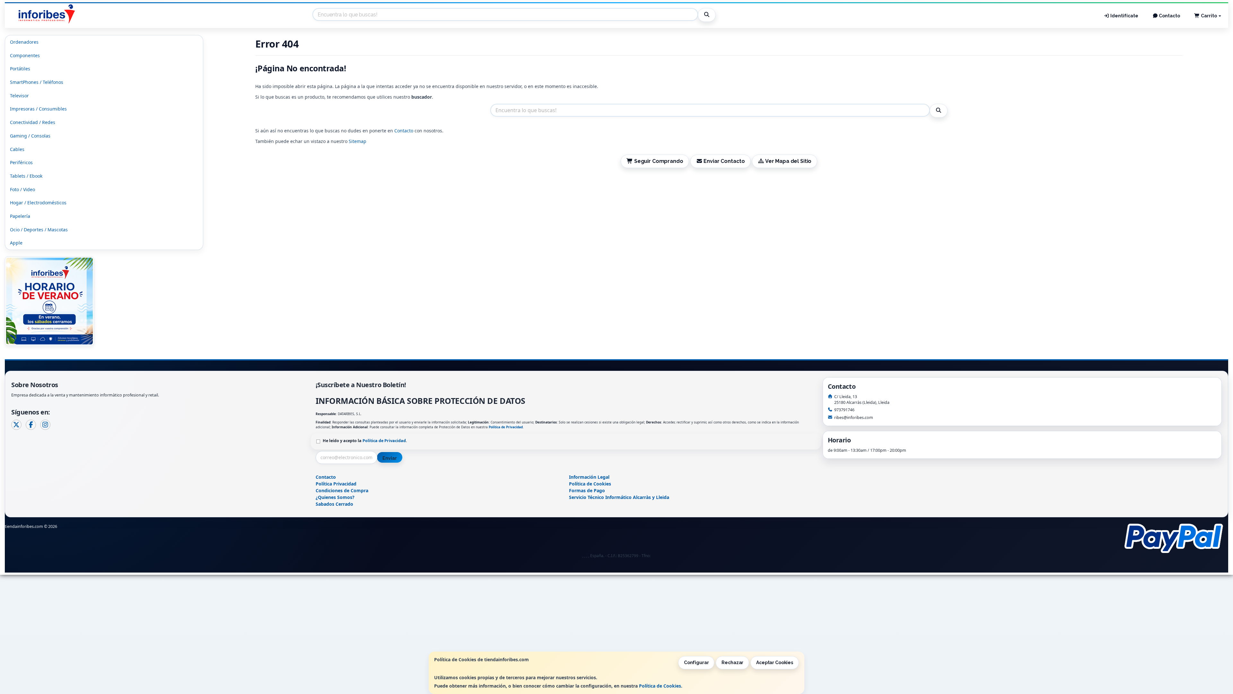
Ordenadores (24, 42)
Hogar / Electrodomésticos (38, 203)
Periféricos (21, 162)
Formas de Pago (587, 490)
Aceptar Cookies (774, 662)
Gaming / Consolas (30, 136)
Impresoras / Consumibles (38, 109)
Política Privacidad (336, 484)
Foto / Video (22, 189)
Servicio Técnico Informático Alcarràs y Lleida (619, 497)
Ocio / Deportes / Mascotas (39, 230)
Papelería (20, 216)
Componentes (25, 55)
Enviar (389, 458)
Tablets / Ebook (26, 176)
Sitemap (357, 141)
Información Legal (589, 477)
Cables (17, 149)
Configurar (696, 662)
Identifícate (1123, 15)
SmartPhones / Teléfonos (36, 82)
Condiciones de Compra (342, 490)
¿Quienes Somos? (335, 497)
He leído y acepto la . (365, 440)
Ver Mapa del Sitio (787, 161)
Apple (16, 243)
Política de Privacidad (506, 427)
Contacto (1169, 15)
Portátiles (20, 69)
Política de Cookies (660, 686)
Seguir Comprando (658, 161)
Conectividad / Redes (32, 122)
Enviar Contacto (724, 161)
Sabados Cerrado (334, 504)
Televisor (19, 96)
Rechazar (732, 662)
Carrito (1209, 15)
